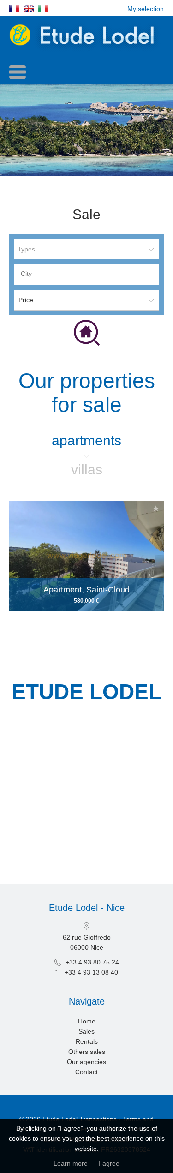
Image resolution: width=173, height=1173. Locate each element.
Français (14, 8)
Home (86, 1021)
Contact (86, 1072)
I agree (109, 1163)
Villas (86, 469)
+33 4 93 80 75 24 (92, 962)
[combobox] (86, 274)
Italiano (43, 8)
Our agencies (86, 1061)
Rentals (87, 1041)
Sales (86, 1031)
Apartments (86, 440)
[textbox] (89, 274)
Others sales (86, 1051)
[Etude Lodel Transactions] (86, 50)
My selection (145, 8)
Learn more (71, 1163)
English (29, 8)
